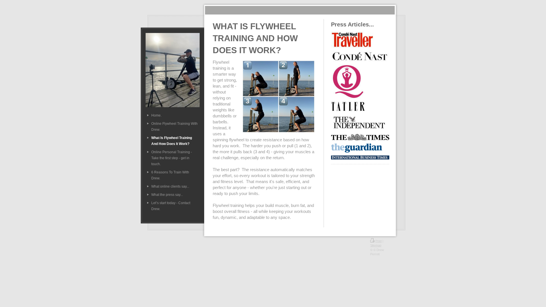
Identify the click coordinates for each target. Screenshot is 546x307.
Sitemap (375, 245)
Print (378, 241)
